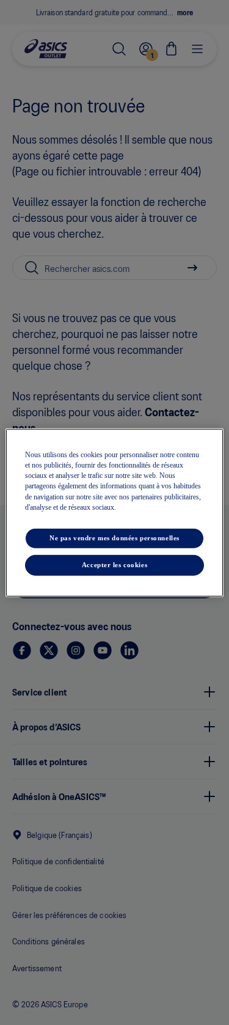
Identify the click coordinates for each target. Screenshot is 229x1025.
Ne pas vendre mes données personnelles (114, 538)
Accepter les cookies (114, 564)
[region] (114, 512)
